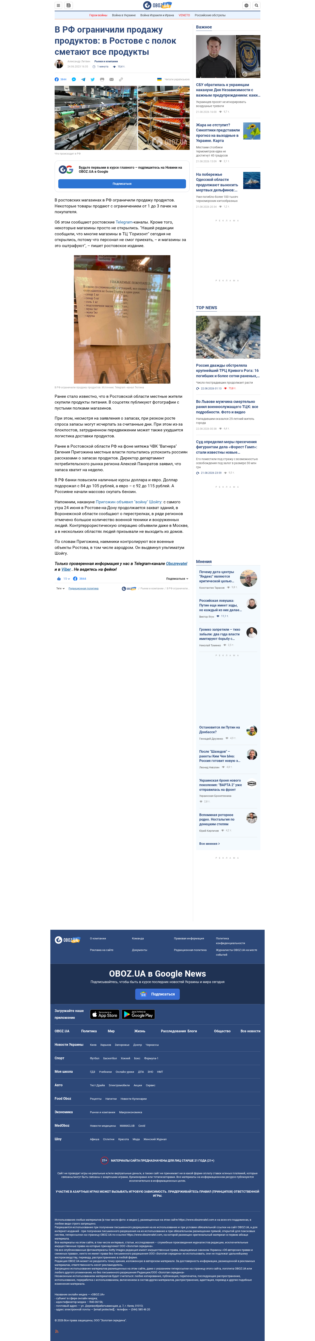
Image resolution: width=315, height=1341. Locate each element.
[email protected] (104, 1309)
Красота (123, 1139)
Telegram (124, 222)
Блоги (192, 1031)
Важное (204, 27)
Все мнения (208, 844)
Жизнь (139, 1031)
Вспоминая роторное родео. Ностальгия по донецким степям (216, 819)
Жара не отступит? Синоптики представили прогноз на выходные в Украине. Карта (218, 133)
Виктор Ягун (206, 616)
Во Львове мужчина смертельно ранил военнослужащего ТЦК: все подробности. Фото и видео (227, 406)
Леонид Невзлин (209, 767)
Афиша (94, 1139)
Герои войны (98, 15)
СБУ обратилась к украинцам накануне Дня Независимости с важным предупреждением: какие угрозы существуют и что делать (228, 90)
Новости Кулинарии (134, 1098)
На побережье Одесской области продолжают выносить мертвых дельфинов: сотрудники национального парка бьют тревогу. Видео (217, 182)
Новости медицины (103, 1125)
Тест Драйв (97, 1085)
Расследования (173, 1031)
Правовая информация (189, 938)
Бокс (137, 1058)
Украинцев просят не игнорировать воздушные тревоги (221, 104)
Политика (89, 1031)
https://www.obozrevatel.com (196, 1219)
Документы (139, 950)
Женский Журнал (155, 1139)
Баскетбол (110, 1058)
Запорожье (122, 1044)
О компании (98, 938)
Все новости (250, 1031)
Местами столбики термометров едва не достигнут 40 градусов (212, 151)
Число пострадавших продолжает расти (224, 382)
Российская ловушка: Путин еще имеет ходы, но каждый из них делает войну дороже (220, 605)
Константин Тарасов (212, 587)
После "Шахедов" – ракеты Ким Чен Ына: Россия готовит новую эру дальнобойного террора (220, 756)
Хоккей (125, 1058)
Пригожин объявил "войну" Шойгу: (129, 501)
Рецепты (96, 1098)
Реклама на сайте (101, 950)
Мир (111, 1031)
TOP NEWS (206, 307)
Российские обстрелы (210, 15)
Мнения (204, 561)
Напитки (111, 1098)
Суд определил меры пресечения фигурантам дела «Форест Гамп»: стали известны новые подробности (226, 447)
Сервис (150, 1085)
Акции (138, 1085)
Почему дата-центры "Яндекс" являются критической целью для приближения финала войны (216, 577)
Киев (93, 1044)
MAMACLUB (127, 1125)
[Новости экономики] (129, 590)
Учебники (105, 1071)
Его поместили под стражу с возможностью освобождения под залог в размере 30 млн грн (227, 463)
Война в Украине (124, 15)
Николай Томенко (210, 645)
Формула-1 (151, 1058)
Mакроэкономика (130, 1112)
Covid (141, 1125)
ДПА (141, 1071)
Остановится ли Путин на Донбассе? (219, 729)
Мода (136, 1139)
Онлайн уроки (125, 1071)
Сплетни (108, 1139)
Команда (138, 938)
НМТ (160, 1071)
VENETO (184, 15)
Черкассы (152, 1044)
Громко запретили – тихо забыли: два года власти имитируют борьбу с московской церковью (219, 634)
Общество (222, 1031)
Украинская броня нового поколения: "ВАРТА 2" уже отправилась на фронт (220, 785)
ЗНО (150, 1071)
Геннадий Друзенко (211, 738)
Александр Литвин (79, 61)
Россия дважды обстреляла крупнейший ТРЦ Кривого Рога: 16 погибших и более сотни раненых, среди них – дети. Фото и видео (227, 370)
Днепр (137, 1044)
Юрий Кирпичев (209, 830)
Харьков (105, 1044)
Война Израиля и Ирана (157, 15)
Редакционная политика (84, 588)
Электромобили (119, 1085)
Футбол (94, 1058)
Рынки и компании (106, 61)
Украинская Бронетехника (215, 795)
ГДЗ (92, 1071)
